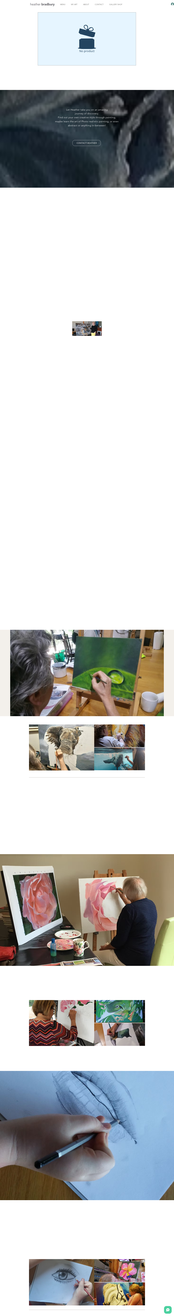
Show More (119, 772)
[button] (119, 735)
